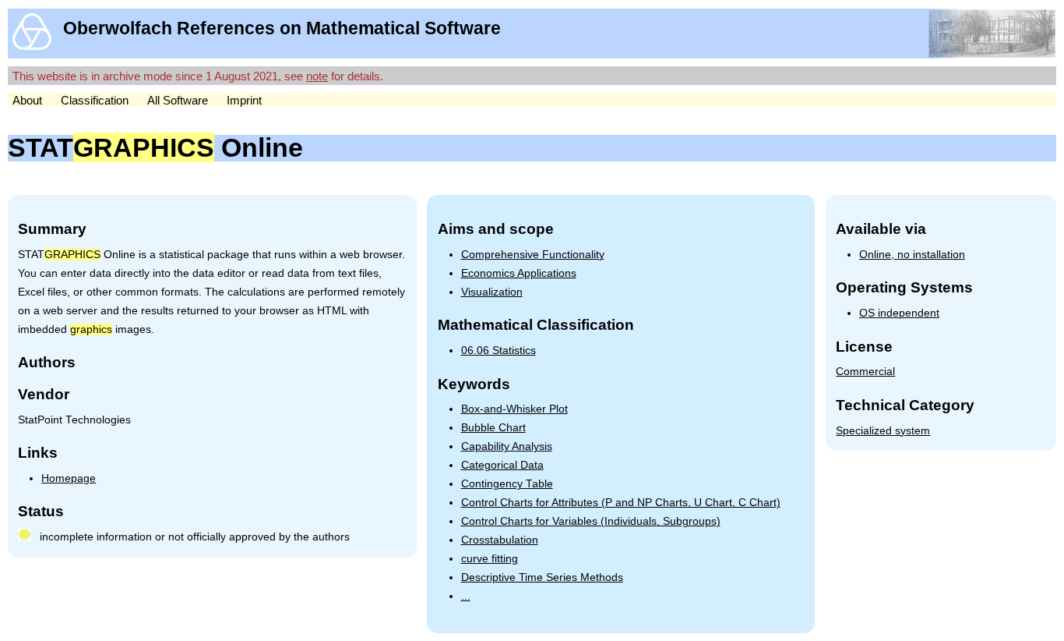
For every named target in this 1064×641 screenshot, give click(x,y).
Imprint (244, 100)
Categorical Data (502, 465)
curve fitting (489, 559)
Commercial (865, 371)
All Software (177, 100)
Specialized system (883, 431)
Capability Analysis (506, 446)
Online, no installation (912, 254)
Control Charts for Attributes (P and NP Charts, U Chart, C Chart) (620, 502)
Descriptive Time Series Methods (542, 577)
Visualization (492, 292)
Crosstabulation (499, 540)
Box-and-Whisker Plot (514, 409)
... (465, 596)
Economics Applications (518, 273)
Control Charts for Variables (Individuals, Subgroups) (590, 521)
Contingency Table (507, 484)
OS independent (899, 313)
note (317, 76)
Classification (95, 100)
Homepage (68, 478)
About (27, 100)
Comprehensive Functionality (532, 254)
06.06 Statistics (498, 350)
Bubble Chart (493, 428)
